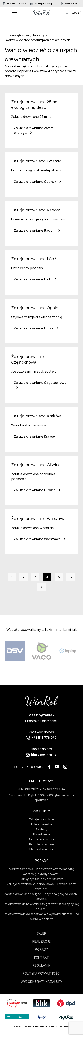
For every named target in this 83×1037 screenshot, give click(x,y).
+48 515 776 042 (16, 3)
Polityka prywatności (41, 973)
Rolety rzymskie (41, 824)
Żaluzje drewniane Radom (35, 230)
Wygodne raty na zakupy (41, 981)
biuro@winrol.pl (43, 3)
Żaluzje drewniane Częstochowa (40, 382)
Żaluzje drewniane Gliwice (35, 490)
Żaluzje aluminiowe (42, 839)
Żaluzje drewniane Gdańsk (35, 181)
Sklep (41, 933)
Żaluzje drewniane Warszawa (37, 539)
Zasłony (41, 829)
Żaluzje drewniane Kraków (35, 436)
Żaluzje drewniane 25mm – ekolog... (35, 130)
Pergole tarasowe (41, 844)
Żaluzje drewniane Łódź (33, 279)
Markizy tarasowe (41, 849)
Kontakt (41, 957)
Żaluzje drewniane (41, 819)
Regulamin (41, 965)
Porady (41, 949)
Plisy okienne (41, 834)
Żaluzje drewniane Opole (34, 328)
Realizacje (41, 941)
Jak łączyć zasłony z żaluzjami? (41, 879)
